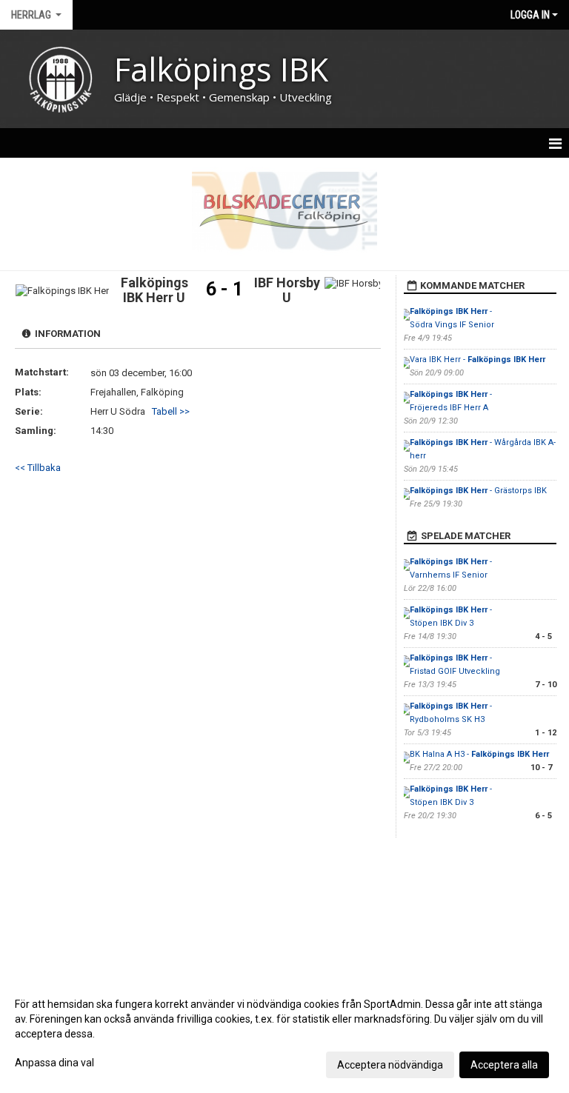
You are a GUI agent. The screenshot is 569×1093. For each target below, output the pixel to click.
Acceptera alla (504, 1065)
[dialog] (284, 1034)
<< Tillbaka (38, 467)
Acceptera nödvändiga (390, 1065)
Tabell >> (171, 411)
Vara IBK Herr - (477, 359)
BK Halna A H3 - (479, 754)
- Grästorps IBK (478, 490)
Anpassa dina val (54, 1063)
